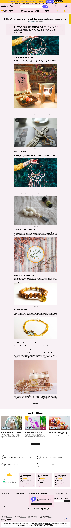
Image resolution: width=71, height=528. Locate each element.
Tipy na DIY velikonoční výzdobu (11, 432)
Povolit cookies (48, 525)
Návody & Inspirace (19, 502)
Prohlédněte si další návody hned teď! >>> (45, 347)
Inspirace (8, 14)
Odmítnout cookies (38, 525)
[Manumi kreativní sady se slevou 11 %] (35, 1)
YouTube (48, 509)
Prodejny (55, 3)
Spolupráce (18, 506)
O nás (43, 3)
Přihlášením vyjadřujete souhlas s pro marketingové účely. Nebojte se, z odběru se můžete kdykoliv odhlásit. (62, 505)
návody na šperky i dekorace (30, 395)
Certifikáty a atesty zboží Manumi (22, 504)
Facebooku (49, 401)
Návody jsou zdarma (45, 397)
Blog (40, 3)
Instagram (42, 509)
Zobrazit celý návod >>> (35, 109)
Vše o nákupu (3, 496)
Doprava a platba (4, 498)
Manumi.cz (3, 14)
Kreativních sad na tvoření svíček (21, 354)
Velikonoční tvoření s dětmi (33, 432)
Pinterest (45, 509)
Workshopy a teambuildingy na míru (8, 506)
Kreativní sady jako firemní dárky (7, 504)
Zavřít (69, 1)
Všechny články (35, 443)
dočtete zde (31, 525)
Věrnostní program (49, 3)
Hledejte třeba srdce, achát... (26, 6)
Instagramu (35, 403)
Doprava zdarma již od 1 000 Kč (28, 3)
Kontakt (36, 3)
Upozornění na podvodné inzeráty (22, 508)
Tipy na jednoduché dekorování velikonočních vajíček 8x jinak (58, 433)
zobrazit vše (14, 482)
